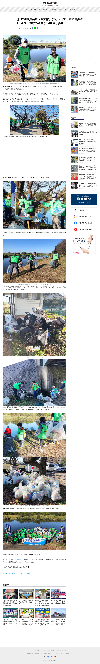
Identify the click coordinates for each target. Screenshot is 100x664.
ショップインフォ (43, 10)
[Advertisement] (84, 46)
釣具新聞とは (30, 653)
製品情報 (54, 10)
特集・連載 (33, 10)
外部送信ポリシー (69, 653)
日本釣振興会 (29, 573)
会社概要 (37, 653)
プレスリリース (74, 10)
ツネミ (5, 573)
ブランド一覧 (62, 10)
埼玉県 (23, 573)
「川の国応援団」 (18, 559)
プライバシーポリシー (58, 653)
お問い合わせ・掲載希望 (46, 653)
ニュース (24, 10)
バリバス (11, 573)
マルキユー (17, 573)
